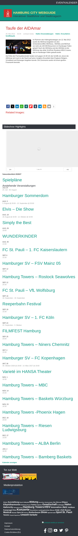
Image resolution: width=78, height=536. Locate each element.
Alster (5, 502)
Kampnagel (7, 510)
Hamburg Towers (33, 506)
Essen (29, 505)
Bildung (33, 502)
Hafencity (8, 507)
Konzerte (23, 509)
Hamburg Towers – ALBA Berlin (31, 443)
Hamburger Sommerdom (25, 195)
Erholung (24, 505)
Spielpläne (12, 180)
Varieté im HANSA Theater (26, 371)
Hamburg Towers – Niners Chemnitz (36, 344)
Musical (7, 512)
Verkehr (33, 515)
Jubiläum (71, 507)
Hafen (38, 34)
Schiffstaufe (10, 36)
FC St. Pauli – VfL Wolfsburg (28, 290)
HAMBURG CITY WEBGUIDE (34, 12)
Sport (59, 512)
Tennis (6, 515)
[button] (8, 106)
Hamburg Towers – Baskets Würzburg (37, 398)
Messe (52, 510)
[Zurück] (10, 169)
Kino (14, 510)
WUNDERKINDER (19, 236)
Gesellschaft (49, 504)
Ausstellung (13, 502)
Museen (68, 510)
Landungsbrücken (44, 510)
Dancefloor (41, 502)
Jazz (64, 507)
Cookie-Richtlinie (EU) (12, 532)
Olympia (14, 512)
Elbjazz (65, 502)
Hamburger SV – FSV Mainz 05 (31, 263)
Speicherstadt (51, 512)
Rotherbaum (34, 512)
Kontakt (7, 526)
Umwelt (25, 514)
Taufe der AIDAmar (23, 28)
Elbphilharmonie (11, 504)
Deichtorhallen (49, 502)
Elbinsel (59, 502)
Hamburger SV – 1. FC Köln (28, 317)
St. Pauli (67, 512)
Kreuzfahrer (65, 34)
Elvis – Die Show (18, 209)
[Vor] (67, 169)
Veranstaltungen (47, 34)
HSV (47, 506)
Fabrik (33, 505)
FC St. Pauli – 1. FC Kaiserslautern (34, 249)
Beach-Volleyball (24, 502)
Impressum (8, 523)
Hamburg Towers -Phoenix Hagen (33, 412)
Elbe (54, 502)
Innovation (56, 507)
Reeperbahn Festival (21, 304)
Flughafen (39, 504)
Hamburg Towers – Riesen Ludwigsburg (27, 427)
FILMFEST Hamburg (21, 331)
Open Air (20, 512)
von (39, 169)
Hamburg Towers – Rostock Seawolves (38, 276)
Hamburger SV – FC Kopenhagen (33, 358)
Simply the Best (16, 222)
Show (44, 512)
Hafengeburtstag (17, 507)
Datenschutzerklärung (12, 529)
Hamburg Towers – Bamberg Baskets (37, 457)
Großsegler (60, 505)
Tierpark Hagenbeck (14, 515)
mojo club (59, 510)
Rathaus (26, 512)
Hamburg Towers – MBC (25, 385)
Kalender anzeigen (9, 462)
